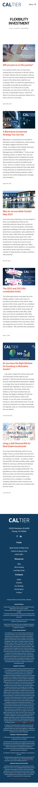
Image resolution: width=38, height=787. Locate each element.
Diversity (28, 599)
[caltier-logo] (12, 2)
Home (11, 28)
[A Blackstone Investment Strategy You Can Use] (19, 120)
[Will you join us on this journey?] (19, 53)
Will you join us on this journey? (18, 65)
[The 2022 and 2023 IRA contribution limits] (19, 276)
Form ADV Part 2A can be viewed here (19, 778)
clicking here (30, 760)
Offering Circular (19, 722)
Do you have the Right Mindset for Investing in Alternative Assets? (17, 366)
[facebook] (17, 536)
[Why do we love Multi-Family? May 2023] (19, 199)
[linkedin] (21, 536)
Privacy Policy (21, 599)
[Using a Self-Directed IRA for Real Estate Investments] (19, 431)
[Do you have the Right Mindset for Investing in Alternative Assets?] (19, 351)
